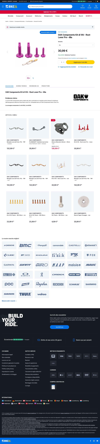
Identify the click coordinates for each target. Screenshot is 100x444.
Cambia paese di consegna (30, 418)
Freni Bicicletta (29, 21)
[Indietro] (7, 52)
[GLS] (78, 375)
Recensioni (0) (34, 86)
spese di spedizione (32, 413)
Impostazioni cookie (8, 371)
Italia (86, 58)
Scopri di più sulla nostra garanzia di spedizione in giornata (22, 428)
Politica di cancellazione (9, 366)
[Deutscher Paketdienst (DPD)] (61, 375)
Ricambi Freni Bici (38, 21)
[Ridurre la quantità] (59, 62)
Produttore (46, 86)
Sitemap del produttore (32, 374)
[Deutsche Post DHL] (53, 375)
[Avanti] (54, 52)
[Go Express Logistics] (86, 375)
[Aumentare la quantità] (63, 62)
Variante (60, 41)
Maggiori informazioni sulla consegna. (86, 425)
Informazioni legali (7, 354)
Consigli (27, 385)
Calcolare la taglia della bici (33, 371)
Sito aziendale (6, 357)
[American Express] (70, 356)
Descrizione (9, 86)
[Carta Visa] (61, 356)
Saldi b (46, 12)
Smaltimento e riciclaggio (9, 374)
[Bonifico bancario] (53, 363)
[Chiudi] (93, 26)
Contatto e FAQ (29, 354)
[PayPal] (78, 356)
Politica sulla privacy (8, 368)
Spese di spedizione (31, 363)
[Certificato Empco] (53, 386)
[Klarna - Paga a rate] (95, 356)
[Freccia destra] (25, 128)
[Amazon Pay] (86, 356)
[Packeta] (95, 375)
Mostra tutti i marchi (8, 301)
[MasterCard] (53, 356)
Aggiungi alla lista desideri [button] (68, 67)
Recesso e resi (29, 357)
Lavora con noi (6, 360)
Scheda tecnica (21, 86)
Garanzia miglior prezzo (32, 380)
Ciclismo (11, 21)
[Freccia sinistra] (7, 128)
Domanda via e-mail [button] (86, 67)
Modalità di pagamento (32, 366)
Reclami (27, 360)
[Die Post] (70, 375)
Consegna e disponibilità (32, 377)
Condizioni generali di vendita (10, 363)
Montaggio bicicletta (31, 383)
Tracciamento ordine (31, 368)
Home (6, 21)
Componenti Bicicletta (20, 21)
